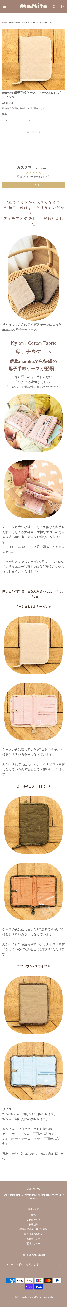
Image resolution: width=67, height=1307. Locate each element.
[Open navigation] (4, 6)
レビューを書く (33, 184)
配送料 (13, 108)
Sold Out (34, 132)
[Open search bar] (54, 6)
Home (4, 22)
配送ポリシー (33, 1243)
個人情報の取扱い (33, 1233)
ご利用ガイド (33, 1219)
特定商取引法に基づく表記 (33, 1229)
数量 (4, 113)
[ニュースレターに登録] (60, 1264)
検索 (33, 1214)
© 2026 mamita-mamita (24, 1297)
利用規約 (33, 1224)
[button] (33, 59)
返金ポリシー (33, 1238)
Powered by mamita (44, 1297)
